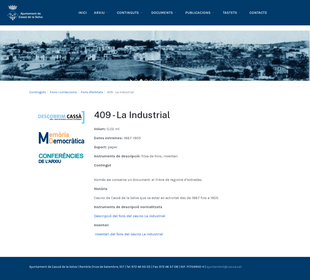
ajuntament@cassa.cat (224, 267)
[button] (101, 13)
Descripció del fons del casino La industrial (129, 216)
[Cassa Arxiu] (24, 12)
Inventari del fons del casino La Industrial (128, 234)
